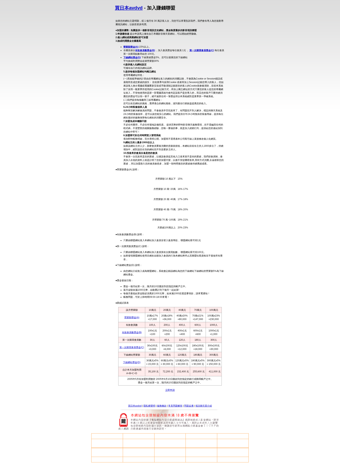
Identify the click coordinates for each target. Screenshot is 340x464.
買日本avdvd (129, 7)
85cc (233, 436)
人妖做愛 (170, 436)
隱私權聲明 (149, 405)
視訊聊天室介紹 (203, 405)
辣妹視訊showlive (170, 443)
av (138, 436)
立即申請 (170, 390)
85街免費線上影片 (138, 443)
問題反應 (189, 405)
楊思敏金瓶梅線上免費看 (233, 459)
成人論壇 (138, 452)
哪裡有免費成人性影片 (233, 443)
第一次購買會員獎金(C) (201, 50)
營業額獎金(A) (131, 46)
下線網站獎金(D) (132, 57)
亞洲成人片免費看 (201, 459)
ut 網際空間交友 (201, 436)
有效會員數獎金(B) (145, 50)
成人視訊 (201, 452)
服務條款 (161, 405)
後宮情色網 (170, 452)
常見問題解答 (175, 405)
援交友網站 (170, 459)
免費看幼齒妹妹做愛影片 (107, 443)
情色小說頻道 (107, 436)
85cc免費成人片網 (107, 452)
